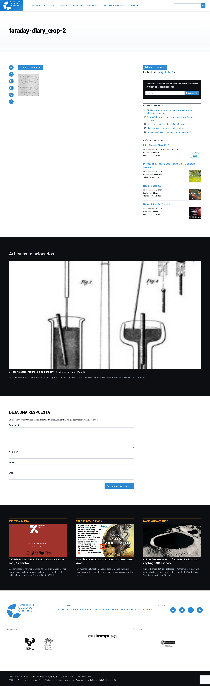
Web (11, 473)
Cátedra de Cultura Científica (104, 609)
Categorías (72, 609)
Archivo (61, 609)
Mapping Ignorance (155, 521)
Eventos (84, 609)
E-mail (12, 462)
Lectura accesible (30, 67)
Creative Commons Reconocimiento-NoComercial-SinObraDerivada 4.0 (88, 680)
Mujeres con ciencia (89, 521)
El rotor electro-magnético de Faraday (47, 371)
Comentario (15, 425)
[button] (11, 67)
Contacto (147, 609)
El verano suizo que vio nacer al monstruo (165, 128)
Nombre (13, 452)
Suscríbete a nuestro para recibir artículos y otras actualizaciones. (171, 85)
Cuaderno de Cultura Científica (30, 680)
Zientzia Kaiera (19, 521)
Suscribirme (191, 93)
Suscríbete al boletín (131, 609)
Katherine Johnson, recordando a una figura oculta (169, 132)
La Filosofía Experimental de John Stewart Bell (167, 124)
